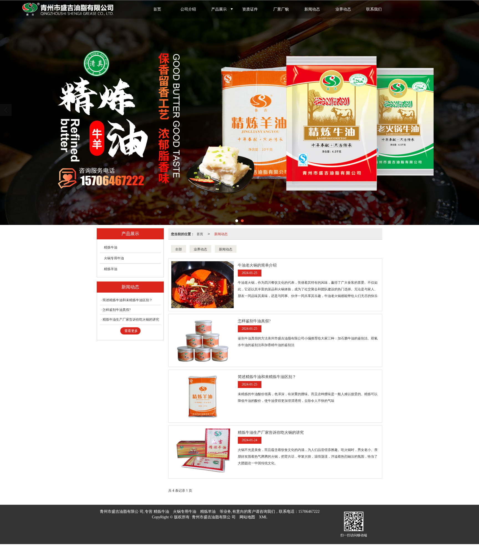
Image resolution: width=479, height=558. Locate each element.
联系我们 (374, 9)
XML (263, 517)
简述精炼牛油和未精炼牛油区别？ (127, 300)
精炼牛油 (110, 247)
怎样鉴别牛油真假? (117, 310)
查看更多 (131, 331)
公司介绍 (188, 9)
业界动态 (343, 9)
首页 (157, 9)
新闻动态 (312, 9)
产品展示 (219, 9)
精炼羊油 (110, 269)
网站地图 (247, 517)
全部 (178, 249)
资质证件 (250, 9)
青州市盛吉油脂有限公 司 (214, 517)
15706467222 (309, 511)
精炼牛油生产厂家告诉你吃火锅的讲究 (131, 319)
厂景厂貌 (281, 9)
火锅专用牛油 (114, 258)
